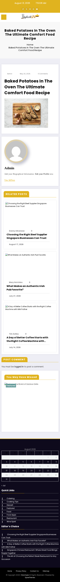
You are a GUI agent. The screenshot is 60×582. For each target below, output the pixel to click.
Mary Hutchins (15, 282)
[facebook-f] (23, 9)
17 (6, 470)
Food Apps (11, 515)
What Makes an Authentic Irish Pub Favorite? (26, 287)
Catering (11, 498)
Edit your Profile (42, 174)
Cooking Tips (12, 501)
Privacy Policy (21, 571)
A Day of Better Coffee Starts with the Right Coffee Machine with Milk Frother (27, 339)
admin (9, 74)
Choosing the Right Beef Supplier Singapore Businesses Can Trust (27, 236)
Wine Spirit (11, 521)
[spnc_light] (56, 18)
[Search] (51, 18)
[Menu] (3, 17)
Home (9, 571)
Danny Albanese (16, 231)
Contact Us (34, 571)
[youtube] (37, 9)
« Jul (3, 485)
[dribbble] (30, 9)
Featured (11, 385)
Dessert (10, 505)
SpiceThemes (30, 577)
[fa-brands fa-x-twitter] (26, 9)
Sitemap (46, 571)
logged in (19, 366)
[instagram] (33, 9)
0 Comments (43, 74)
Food (9, 511)
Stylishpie (25, 575)
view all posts (9, 180)
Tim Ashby (14, 334)
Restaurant (12, 518)
